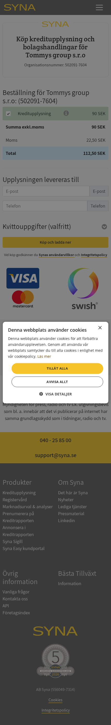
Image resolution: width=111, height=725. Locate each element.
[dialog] (55, 362)
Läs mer (44, 356)
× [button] (100, 328)
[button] (55, 394)
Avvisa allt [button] (57, 381)
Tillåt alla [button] (57, 368)
